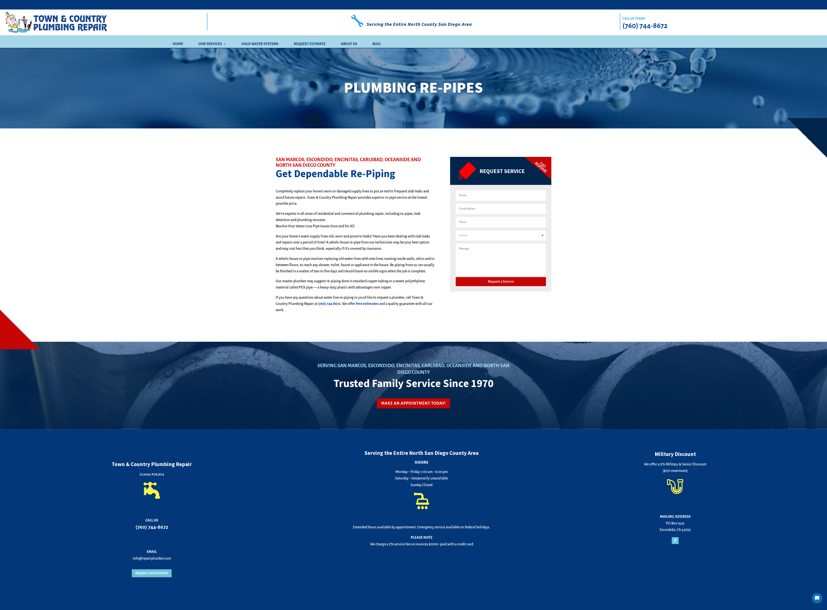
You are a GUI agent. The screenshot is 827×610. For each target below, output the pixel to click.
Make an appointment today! (413, 403)
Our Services (210, 44)
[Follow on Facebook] (675, 540)
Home (178, 44)
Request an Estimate (151, 573)
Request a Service (501, 282)
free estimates (367, 304)
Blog (376, 44)
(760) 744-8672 (645, 26)
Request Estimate (309, 44)
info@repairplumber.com (152, 558)
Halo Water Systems (259, 44)
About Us (349, 44)
